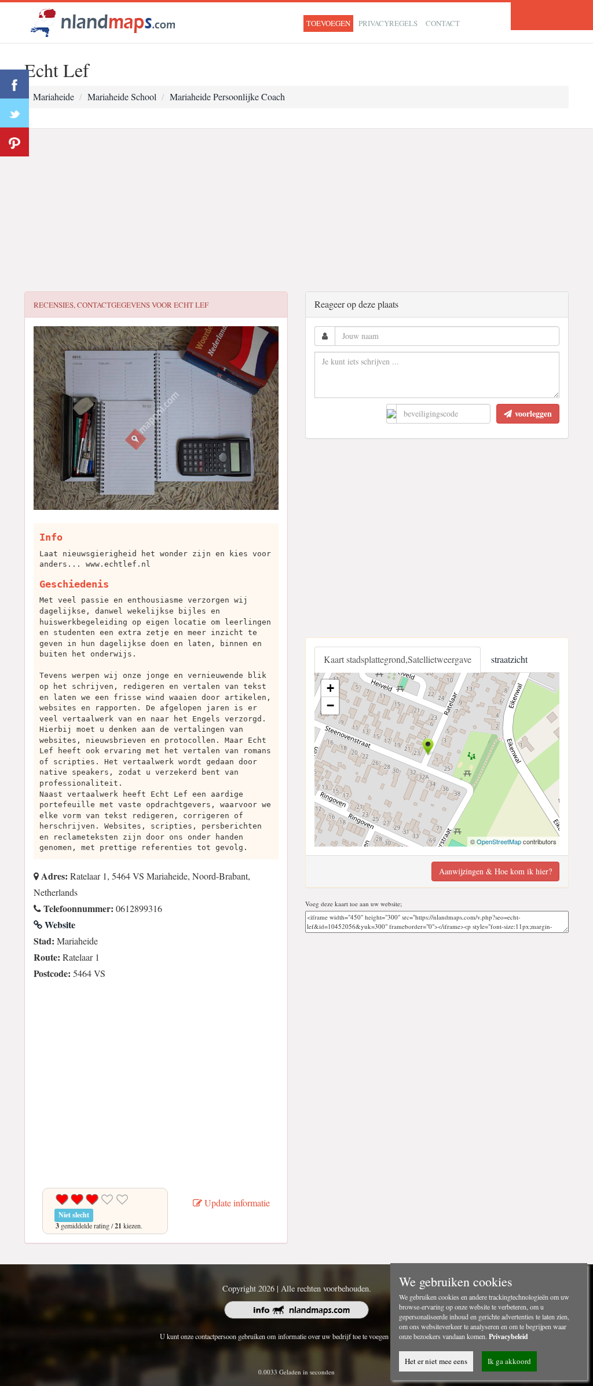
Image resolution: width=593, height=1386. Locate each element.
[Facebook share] (14, 84)
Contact (443, 23)
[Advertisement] (296, 210)
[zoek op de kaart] (103, 21)
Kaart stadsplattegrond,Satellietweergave (397, 659)
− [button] (330, 705)
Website (58, 924)
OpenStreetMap (499, 841)
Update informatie (236, 1203)
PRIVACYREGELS (388, 23)
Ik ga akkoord (509, 1361)
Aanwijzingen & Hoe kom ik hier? (495, 871)
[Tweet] (14, 113)
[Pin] (14, 141)
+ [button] (330, 688)
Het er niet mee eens (436, 1361)
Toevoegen (328, 23)
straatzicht (509, 659)
